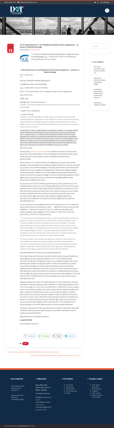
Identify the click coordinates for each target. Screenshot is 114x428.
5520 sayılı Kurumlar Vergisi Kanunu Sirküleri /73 (99, 70)
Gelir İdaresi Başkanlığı (96, 386)
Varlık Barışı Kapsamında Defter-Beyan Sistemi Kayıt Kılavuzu (98, 93)
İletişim (68, 393)
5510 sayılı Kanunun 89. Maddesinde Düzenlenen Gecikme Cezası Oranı (55, 355)
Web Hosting (30, 426)
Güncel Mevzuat (71, 391)
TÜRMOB (95, 391)
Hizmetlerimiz (70, 389)
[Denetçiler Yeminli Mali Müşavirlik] (16, 10)
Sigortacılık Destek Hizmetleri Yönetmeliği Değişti (100, 81)
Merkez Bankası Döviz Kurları (97, 396)
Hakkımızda (70, 387)
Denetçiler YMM (35, 50)
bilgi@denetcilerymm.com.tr (28, 2)
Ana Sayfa (69, 385)
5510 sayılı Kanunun (38, 152)
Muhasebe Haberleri (11, 426)
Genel (25, 344)
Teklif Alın (105, 2)
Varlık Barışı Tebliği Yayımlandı (100, 104)
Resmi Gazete (96, 389)
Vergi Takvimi (96, 393)
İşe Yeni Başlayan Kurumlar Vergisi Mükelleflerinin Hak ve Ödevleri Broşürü (32, 352)
